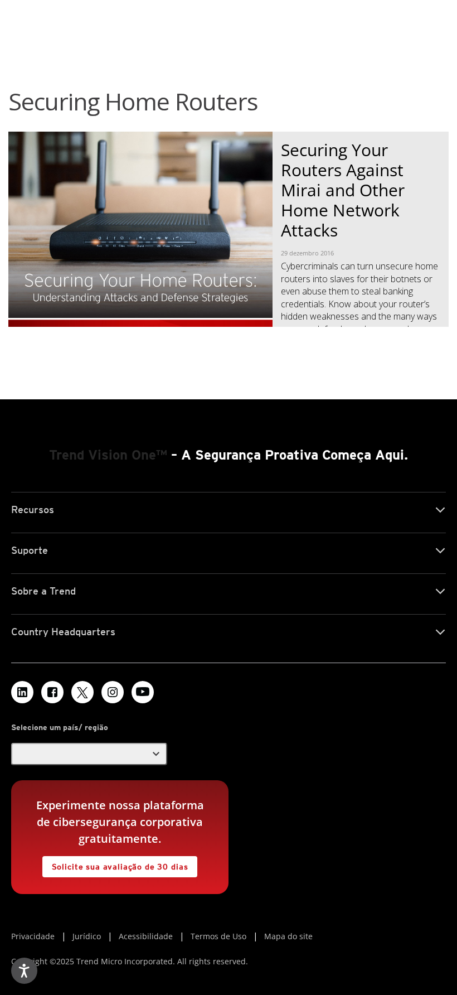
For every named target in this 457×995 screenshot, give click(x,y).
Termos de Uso (218, 936)
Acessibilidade (146, 936)
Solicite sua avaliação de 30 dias (115, 863)
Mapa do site (288, 936)
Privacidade (33, 936)
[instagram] (112, 692)
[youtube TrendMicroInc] (143, 692)
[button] (89, 754)
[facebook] (52, 692)
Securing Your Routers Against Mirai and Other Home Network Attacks (343, 189)
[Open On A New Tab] (82, 692)
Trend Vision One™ (108, 455)
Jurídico (86, 936)
